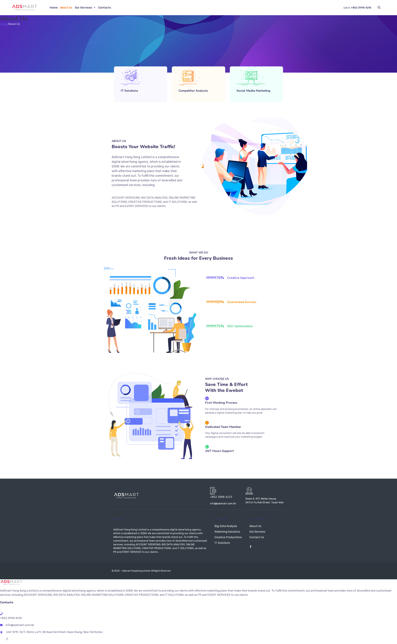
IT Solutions (222, 543)
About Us (66, 7)
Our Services (83, 7)
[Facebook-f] (250, 546)
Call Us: (357, 8)
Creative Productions (228, 537)
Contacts (104, 7)
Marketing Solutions (227, 531)
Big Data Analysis (225, 526)
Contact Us (256, 537)
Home (54, 7)
